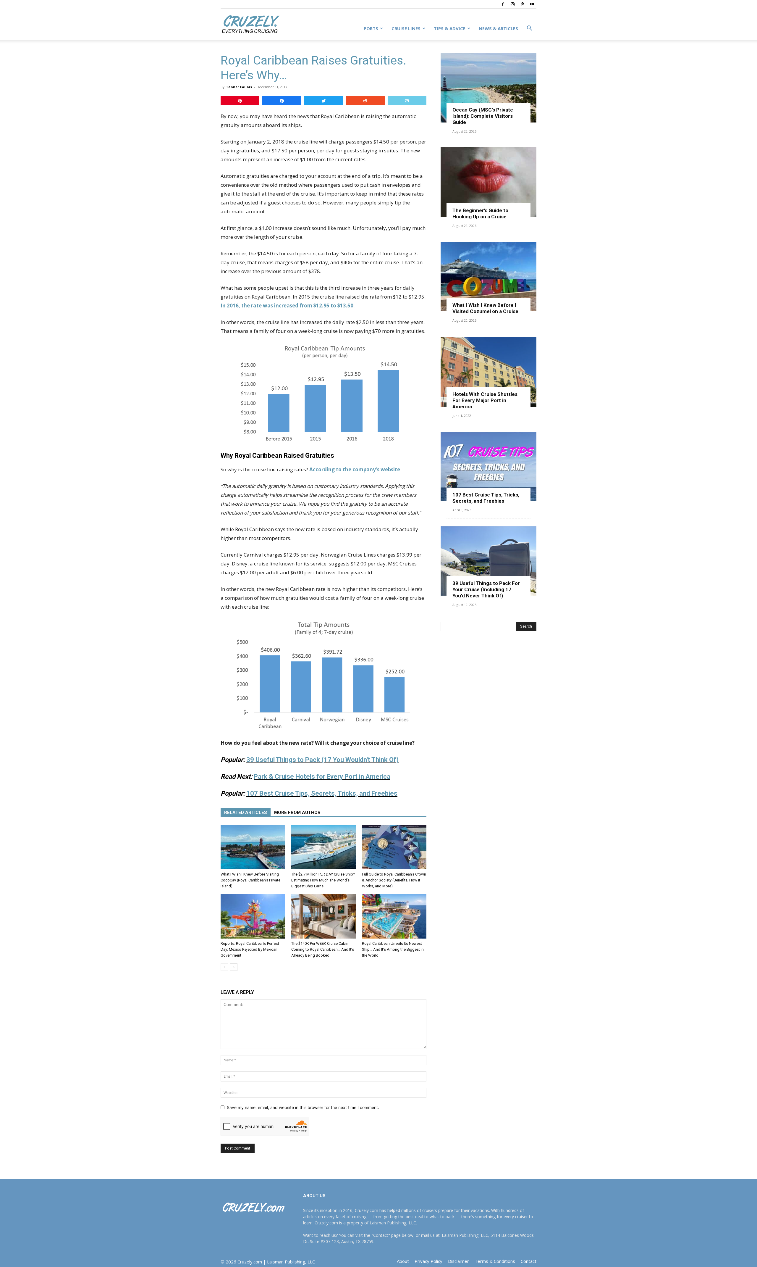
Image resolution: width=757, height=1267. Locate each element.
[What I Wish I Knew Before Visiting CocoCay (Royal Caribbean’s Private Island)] (253, 847)
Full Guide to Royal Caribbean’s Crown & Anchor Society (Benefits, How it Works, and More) (394, 880)
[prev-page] (224, 967)
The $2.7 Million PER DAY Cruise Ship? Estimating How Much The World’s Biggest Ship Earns (323, 880)
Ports (371, 28)
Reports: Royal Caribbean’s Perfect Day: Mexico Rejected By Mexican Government (250, 949)
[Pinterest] (522, 4)
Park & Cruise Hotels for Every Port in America (322, 776)
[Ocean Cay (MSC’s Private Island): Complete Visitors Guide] (488, 87)
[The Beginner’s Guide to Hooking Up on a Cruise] (488, 182)
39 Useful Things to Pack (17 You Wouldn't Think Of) (322, 759)
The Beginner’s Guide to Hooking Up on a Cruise (480, 213)
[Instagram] (512, 4)
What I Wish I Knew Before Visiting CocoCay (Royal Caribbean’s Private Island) (250, 880)
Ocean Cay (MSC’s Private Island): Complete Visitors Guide (482, 116)
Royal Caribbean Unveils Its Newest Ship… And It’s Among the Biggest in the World (393, 949)
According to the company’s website (354, 469)
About (403, 1261)
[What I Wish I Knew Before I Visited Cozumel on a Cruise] (488, 276)
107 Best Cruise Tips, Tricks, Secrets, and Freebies (485, 498)
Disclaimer (458, 1261)
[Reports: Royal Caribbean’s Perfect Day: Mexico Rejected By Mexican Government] (253, 916)
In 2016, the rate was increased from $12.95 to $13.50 (287, 305)
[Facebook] (502, 4)
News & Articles (498, 28)
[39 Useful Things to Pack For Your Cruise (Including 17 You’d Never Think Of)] (488, 561)
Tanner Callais (239, 87)
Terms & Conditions (495, 1261)
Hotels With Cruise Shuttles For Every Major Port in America (484, 400)
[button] (529, 29)
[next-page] (233, 967)
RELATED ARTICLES (245, 812)
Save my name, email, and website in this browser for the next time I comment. (303, 1107)
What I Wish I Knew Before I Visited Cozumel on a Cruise (485, 308)
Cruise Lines (406, 28)
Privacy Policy (428, 1261)
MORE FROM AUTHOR (297, 812)
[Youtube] (532, 4)
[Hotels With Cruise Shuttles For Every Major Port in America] (488, 372)
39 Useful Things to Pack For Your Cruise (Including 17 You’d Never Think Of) (486, 589)
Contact (528, 1261)
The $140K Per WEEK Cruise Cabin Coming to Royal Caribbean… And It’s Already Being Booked (322, 949)
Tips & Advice (449, 28)
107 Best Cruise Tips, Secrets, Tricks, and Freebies (321, 793)
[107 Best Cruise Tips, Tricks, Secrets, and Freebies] (488, 466)
